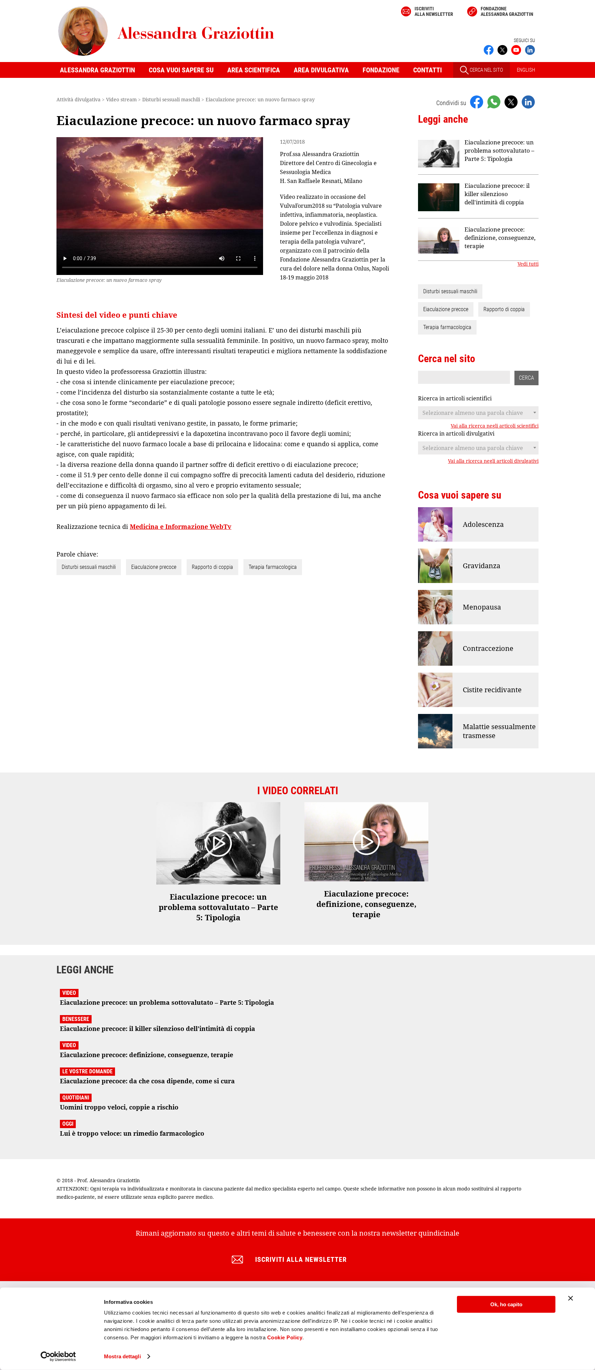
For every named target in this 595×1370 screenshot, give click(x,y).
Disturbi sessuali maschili (89, 567)
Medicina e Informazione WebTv (180, 526)
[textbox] (478, 413)
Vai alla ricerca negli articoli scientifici (495, 426)
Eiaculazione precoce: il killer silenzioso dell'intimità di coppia (497, 194)
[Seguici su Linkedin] (530, 49)
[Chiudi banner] (570, 1298)
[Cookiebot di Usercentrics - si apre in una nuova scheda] (58, 1356)
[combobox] (478, 413)
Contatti (427, 70)
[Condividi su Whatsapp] (494, 101)
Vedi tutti (528, 264)
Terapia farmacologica (273, 567)
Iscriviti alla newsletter (434, 11)
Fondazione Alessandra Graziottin (507, 11)
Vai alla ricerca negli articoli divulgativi (493, 461)
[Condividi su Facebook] (476, 101)
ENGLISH (526, 70)
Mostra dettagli (122, 1356)
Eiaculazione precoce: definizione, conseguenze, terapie (499, 237)
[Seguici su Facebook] (488, 49)
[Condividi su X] (511, 101)
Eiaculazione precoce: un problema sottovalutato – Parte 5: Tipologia (499, 150)
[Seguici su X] (502, 49)
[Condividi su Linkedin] (528, 101)
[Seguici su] (516, 49)
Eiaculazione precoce (153, 567)
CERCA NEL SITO (486, 70)
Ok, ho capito (506, 1304)
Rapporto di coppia (212, 567)
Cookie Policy (285, 1337)
